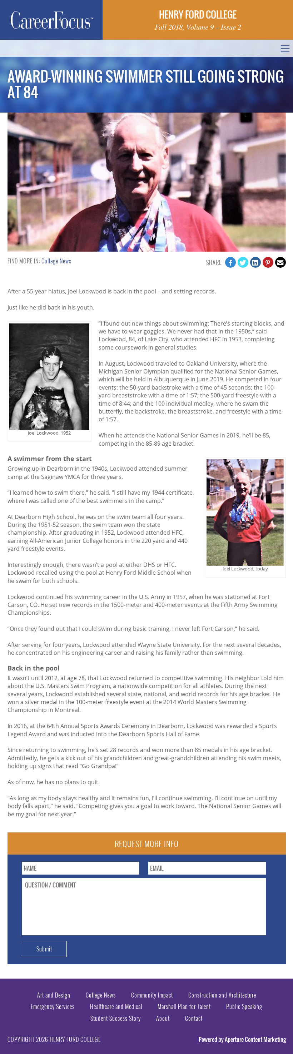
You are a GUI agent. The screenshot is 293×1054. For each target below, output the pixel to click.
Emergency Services (53, 1006)
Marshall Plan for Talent (184, 1006)
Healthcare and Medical (116, 1006)
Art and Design (53, 995)
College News (56, 261)
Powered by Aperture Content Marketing (242, 1039)
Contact (194, 1018)
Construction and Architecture (222, 995)
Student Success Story (115, 1018)
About (163, 1018)
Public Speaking (244, 1006)
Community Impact (152, 995)
